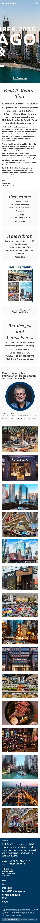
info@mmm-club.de (17, 864)
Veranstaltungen (11, 894)
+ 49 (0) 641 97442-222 (19, 861)
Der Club (7, 887)
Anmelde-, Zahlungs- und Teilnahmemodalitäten (20, 311)
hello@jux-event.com (22, 359)
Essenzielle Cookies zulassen (29, 919)
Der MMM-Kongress (13, 891)
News (5, 901)
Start (4, 884)
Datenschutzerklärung (15, 915)
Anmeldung (20, 257)
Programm (20, 222)
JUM (4, 898)
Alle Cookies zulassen (11, 919)
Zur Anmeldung (20, 78)
